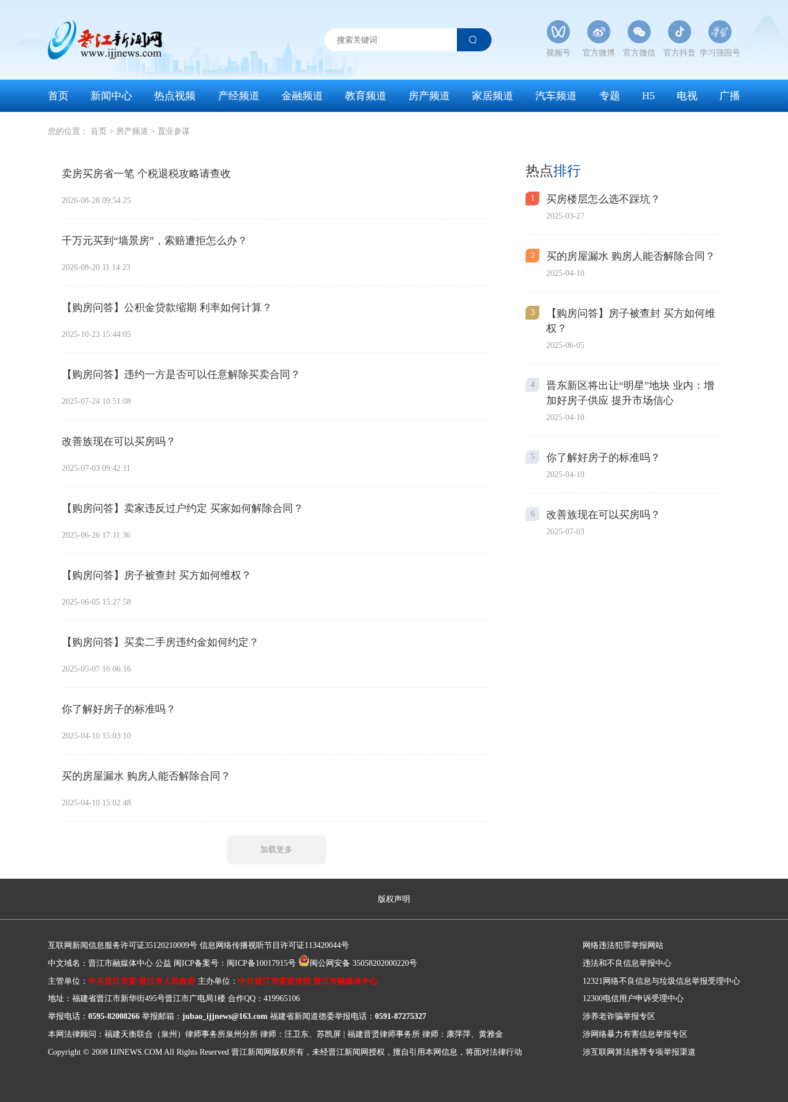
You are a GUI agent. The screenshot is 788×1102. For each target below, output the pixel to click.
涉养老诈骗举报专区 (619, 1016)
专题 (609, 96)
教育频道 (366, 96)
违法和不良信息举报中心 (627, 963)
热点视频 (175, 96)
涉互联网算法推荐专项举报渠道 (639, 1052)
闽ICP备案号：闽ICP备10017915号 (235, 963)
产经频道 (239, 96)
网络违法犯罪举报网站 (623, 945)
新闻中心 (111, 96)
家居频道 (492, 96)
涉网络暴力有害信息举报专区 (635, 1034)
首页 (58, 96)
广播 (729, 96)
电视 (687, 96)
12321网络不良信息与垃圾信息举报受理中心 (661, 981)
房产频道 (429, 96)
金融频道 (302, 96)
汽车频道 (556, 96)
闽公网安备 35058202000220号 (363, 963)
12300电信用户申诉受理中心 (633, 998)
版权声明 (394, 899)
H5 (648, 96)
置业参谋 (173, 131)
